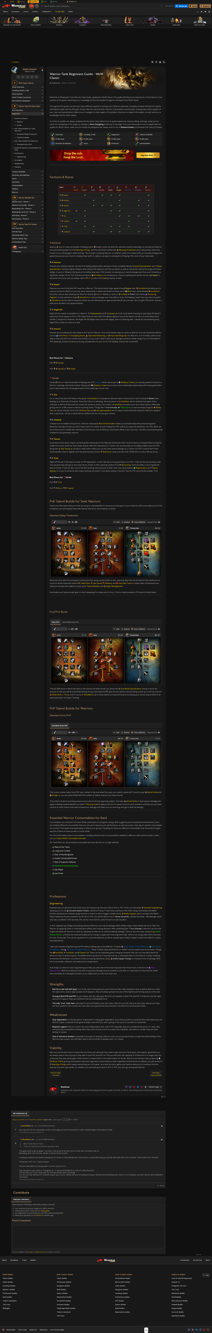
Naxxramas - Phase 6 (20, 219)
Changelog (16, 251)
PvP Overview (17, 228)
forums (38, 1215)
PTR (36, 6)
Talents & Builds (18, 172)
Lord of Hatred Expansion (182, 1278)
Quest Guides (62, 1293)
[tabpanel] (106, 655)
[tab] (55, 622)
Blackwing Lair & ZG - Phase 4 (24, 212)
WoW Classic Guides (123, 1274)
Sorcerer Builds (178, 1312)
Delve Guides (8, 1282)
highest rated (47, 1119)
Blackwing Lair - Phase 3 (21, 208)
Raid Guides (7, 1297)
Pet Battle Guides (64, 1301)
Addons (15, 189)
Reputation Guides (64, 1297)
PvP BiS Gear (17, 232)
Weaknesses (19, 164)
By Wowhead (55, 83)
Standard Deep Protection (27, 134)
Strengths (18, 160)
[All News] (5, 1)
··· (61, 2)
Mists (55, 2)
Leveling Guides (9, 1286)
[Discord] (130, 1087)
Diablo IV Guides (178, 1274)
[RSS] (208, 1329)
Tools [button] (25, 12)
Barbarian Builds (178, 1293)
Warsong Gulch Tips (20, 235)
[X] (192, 1329)
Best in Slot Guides (122, 1282)
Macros (15, 192)
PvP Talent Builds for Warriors (26, 141)
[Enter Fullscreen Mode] (197, 11)
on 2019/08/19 (44, 1139)
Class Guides (8, 1278)
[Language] (209, 11)
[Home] (14, 6)
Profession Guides (10, 1293)
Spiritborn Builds (178, 1316)
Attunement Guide (122, 1278)
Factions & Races (21, 118)
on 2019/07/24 (44, 1126)
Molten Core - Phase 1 (21, 202)
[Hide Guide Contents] (42, 70)
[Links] (164, 62)
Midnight (6, 1308)
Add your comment (18, 1119)
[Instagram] (141, 1087)
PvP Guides (119, 1301)
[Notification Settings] (201, 11)
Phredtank (26, 1139)
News (5, 12)
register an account (40, 1252)
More (208, 1260)
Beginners (16, 114)
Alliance (20, 122)
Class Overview (18, 87)
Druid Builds (176, 1297)
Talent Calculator (10, 1301)
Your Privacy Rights (57, 1330)
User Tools (22, 1330)
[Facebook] (200, 1329)
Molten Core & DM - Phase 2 (23, 205)
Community (47, 12)
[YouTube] (134, 1087)
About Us (33, 1330)
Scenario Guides (63, 1304)
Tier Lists (6, 1304)
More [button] (70, 12)
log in (31, 1252)
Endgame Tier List (179, 1286)
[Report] (160, 62)
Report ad (163, 1096)
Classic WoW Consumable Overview (71, 838)
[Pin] (156, 62)
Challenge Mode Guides (66, 1308)
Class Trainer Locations (21, 97)
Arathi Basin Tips (19, 242)
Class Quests (17, 94)
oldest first (40, 1119)
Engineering (21, 157)
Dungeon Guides (63, 1286)
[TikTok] (145, 1087)
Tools (24, 1260)
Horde (19, 125)
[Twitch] (126, 1087)
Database (15, 12)
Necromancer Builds (180, 1301)
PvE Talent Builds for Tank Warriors (25, 130)
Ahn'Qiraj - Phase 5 (19, 215)
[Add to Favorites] (152, 62)
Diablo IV (72, 2)
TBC (45, 2)
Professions (19, 153)
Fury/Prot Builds (23, 137)
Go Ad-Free (60, 12)
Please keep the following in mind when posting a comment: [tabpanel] (37, 1228)
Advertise (43, 1330)
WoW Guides (8, 1274)
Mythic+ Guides (9, 1289)
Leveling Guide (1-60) (20, 90)
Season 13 (176, 1282)
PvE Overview (17, 110)
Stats (14, 178)
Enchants (16, 182)
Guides (35, 12)
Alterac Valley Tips (19, 238)
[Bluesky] (138, 1087)
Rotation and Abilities (20, 175)
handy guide (45, 1211)
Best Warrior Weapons (21, 101)
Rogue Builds (177, 1308)
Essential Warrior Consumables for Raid (28, 149)
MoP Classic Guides (65, 1274)
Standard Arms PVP (24, 144)
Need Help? (11, 1330)
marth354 (25, 1126)
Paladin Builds (177, 1304)
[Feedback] (205, 11)
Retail (23, 2)
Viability (18, 167)
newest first (32, 1119)
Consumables (17, 185)
